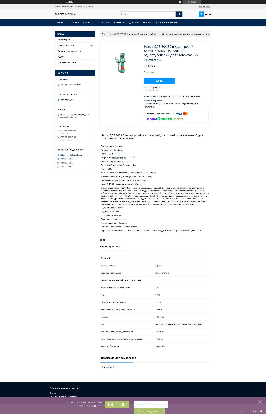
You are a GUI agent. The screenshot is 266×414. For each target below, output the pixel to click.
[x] (104, 241)
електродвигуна (119, 157)
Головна (62, 23)
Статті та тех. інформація (69, 51)
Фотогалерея (64, 40)
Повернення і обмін (167, 23)
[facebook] (101, 241)
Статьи (53, 393)
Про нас (104, 23)
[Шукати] (179, 14)
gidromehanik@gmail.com (71, 155)
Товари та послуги (82, 23)
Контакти (119, 23)
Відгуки (61, 57)
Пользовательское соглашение (63, 396)
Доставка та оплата (140, 23)
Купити (159, 81)
